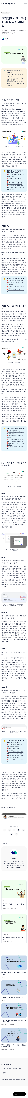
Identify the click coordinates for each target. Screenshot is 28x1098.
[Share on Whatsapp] (18, 830)
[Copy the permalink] (16, 834)
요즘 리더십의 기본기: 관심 (15, 280)
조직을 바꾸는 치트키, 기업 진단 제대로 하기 (12, 997)
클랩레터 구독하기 (19, 1094)
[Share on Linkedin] (23, 830)
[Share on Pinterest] (14, 830)
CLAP (6, 38)
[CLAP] (14, 853)
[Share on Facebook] (4, 830)
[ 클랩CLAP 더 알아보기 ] (8, 807)
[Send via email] (11, 834)
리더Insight (5, 12)
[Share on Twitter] (9, 830)
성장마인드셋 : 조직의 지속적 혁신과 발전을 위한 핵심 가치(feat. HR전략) (15, 187)
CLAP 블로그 (8, 3)
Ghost (15, 1081)
